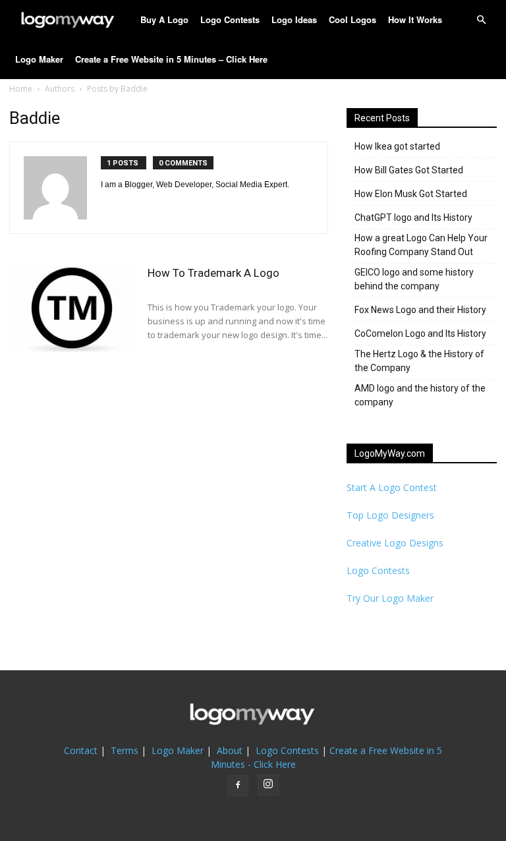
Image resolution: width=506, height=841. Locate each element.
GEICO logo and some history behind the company (414, 279)
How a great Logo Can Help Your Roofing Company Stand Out (421, 245)
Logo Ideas (294, 19)
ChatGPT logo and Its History (413, 217)
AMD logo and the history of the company (420, 395)
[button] (481, 20)
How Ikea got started (397, 146)
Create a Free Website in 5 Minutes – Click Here (171, 59)
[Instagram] (268, 785)
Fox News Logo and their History (420, 309)
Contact (81, 750)
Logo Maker (39, 59)
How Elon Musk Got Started (410, 193)
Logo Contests (230, 19)
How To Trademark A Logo (213, 272)
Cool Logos (352, 19)
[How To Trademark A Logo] (71, 309)
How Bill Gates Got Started (408, 170)
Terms (124, 750)
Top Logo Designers (390, 515)
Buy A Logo (164, 19)
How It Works (415, 19)
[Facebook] (237, 785)
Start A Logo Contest (392, 487)
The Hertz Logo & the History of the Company (419, 361)
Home (20, 88)
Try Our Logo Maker (390, 598)
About (229, 750)
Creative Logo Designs (395, 542)
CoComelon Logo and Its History (420, 333)
